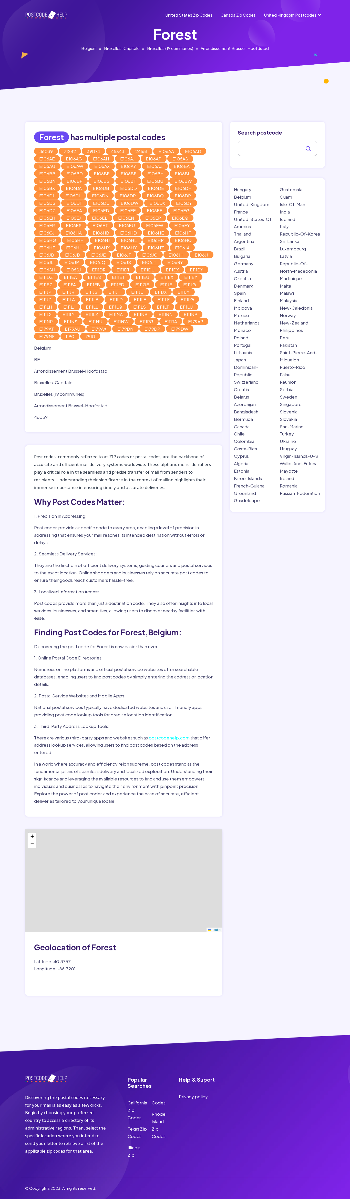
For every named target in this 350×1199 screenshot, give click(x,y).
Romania (288, 486)
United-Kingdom (251, 204)
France (241, 212)
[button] (32, 836)
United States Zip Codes (188, 15)
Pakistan (288, 345)
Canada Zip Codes (238, 15)
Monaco (242, 330)
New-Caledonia (296, 308)
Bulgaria (242, 256)
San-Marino (292, 426)
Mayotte (289, 471)
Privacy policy (193, 1096)
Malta (285, 286)
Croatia (241, 389)
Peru (284, 337)
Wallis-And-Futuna (298, 463)
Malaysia (288, 300)
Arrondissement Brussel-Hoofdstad (235, 48)
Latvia (286, 256)
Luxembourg (293, 248)
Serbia (286, 389)
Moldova (243, 308)
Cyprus (241, 456)
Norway (288, 315)
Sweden (288, 397)
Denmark (243, 286)
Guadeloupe (247, 500)
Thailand (242, 234)
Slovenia (288, 411)
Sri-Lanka (289, 241)
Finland (241, 300)
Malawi (287, 293)
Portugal (242, 345)
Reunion (288, 382)
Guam (286, 197)
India (285, 212)
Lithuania (243, 352)
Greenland (245, 493)
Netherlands (247, 323)
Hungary (242, 189)
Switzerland (246, 382)
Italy (284, 226)
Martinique (291, 278)
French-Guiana (249, 486)
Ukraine (288, 441)
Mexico (241, 315)
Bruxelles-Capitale (122, 48)
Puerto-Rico (292, 367)
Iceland (287, 219)
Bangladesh (246, 411)
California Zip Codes (137, 1110)
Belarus (241, 397)
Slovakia (288, 419)
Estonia (241, 471)
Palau (285, 374)
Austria (241, 271)
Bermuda (243, 419)
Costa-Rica (245, 448)
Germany (243, 263)
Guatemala (291, 189)
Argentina (244, 241)
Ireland (287, 478)
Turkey (287, 433)
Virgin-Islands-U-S (299, 456)
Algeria (241, 463)
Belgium (89, 48)
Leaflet (216, 929)
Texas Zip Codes (137, 1132)
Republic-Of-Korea (300, 234)
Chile (239, 433)
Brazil (239, 248)
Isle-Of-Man (292, 204)
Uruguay (288, 448)
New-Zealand (294, 323)
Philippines (291, 330)
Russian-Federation (300, 493)
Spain (240, 293)
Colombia (244, 441)
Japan (240, 359)
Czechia (242, 278)
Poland (241, 337)
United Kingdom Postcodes (290, 15)
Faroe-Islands (248, 478)
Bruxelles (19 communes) (170, 48)
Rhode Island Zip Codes (159, 1125)
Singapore (291, 404)
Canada (242, 426)
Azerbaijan (245, 404)
